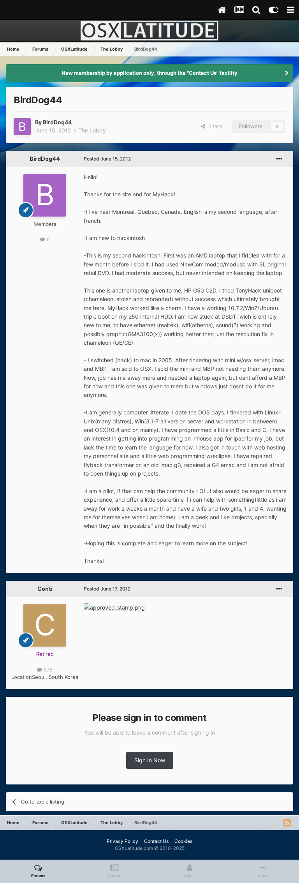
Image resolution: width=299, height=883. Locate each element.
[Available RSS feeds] (287, 822)
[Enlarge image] (114, 607)
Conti (45, 588)
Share (213, 126)
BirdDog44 (57, 122)
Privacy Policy (122, 841)
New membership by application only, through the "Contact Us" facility (149, 73)
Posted (107, 159)
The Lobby (92, 130)
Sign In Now (149, 760)
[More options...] (279, 159)
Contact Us (156, 841)
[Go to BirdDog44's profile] (22, 126)
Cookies (183, 841)
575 (47, 669)
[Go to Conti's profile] (44, 625)
